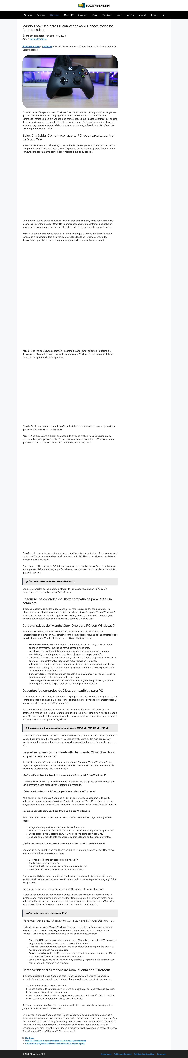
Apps (95, 15)
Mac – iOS (68, 15)
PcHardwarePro (38, 39)
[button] (163, 15)
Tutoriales (107, 15)
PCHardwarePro (31, 46)
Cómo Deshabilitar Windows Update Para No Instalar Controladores (55, 1041)
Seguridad (83, 15)
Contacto (161, 1054)
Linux (119, 15)
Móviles (130, 15)
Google (154, 15)
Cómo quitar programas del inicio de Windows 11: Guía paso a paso (55, 1043)
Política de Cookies (122, 1054)
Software (41, 15)
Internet (142, 15)
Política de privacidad (144, 1054)
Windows (28, 15)
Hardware (54, 15)
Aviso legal (106, 1054)
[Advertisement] (70, 175)
